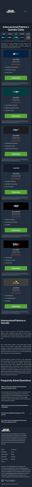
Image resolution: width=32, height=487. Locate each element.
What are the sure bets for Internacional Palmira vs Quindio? (14, 406)
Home (2, 449)
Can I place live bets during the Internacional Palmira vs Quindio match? (13, 421)
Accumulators (4, 454)
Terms (12, 452)
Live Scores (4, 456)
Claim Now (16, 78)
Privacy (13, 454)
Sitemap (13, 459)
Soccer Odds (4, 459)
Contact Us (13, 449)
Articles (3, 461)
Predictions (4, 452)
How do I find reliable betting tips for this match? (12, 413)
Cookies (13, 456)
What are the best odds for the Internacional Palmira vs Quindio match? (13, 387)
